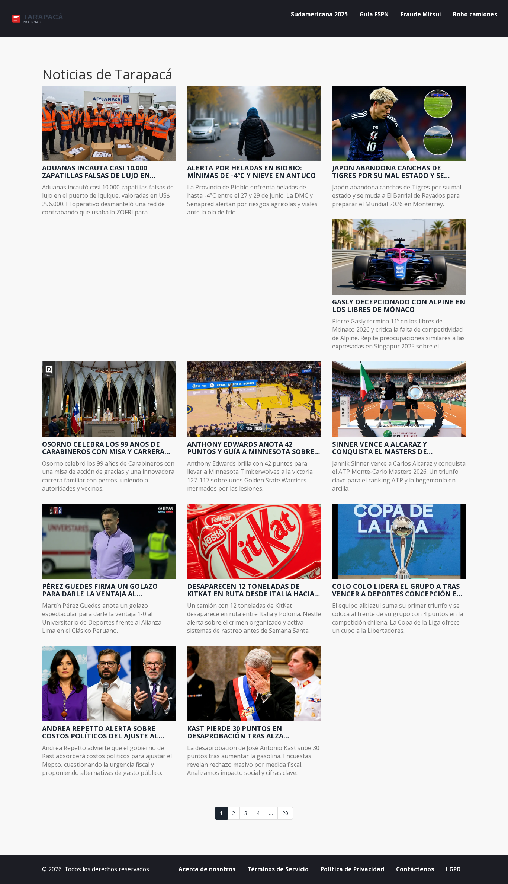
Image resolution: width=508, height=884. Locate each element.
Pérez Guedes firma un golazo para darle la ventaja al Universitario (100, 590)
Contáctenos (415, 869)
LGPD (453, 869)
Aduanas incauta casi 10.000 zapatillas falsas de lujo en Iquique (96, 172)
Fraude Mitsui (421, 14)
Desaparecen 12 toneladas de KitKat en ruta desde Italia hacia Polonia (250, 590)
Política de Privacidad (352, 869)
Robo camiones (475, 14)
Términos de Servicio (278, 869)
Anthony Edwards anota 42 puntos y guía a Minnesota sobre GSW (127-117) (250, 448)
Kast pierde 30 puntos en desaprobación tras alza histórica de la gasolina (235, 732)
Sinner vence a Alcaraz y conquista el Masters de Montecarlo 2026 (379, 448)
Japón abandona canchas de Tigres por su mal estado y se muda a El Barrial (388, 172)
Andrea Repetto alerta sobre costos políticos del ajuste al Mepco (100, 732)
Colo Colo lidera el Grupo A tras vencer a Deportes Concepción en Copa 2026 (397, 590)
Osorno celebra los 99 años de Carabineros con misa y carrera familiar (103, 448)
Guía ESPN (374, 14)
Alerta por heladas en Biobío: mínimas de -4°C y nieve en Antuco (251, 172)
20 (285, 813)
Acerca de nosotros (207, 869)
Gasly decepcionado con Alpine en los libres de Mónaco (398, 306)
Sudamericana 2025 (319, 14)
